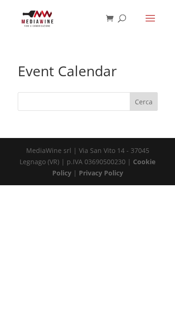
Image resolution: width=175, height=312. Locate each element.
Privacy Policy (101, 172)
